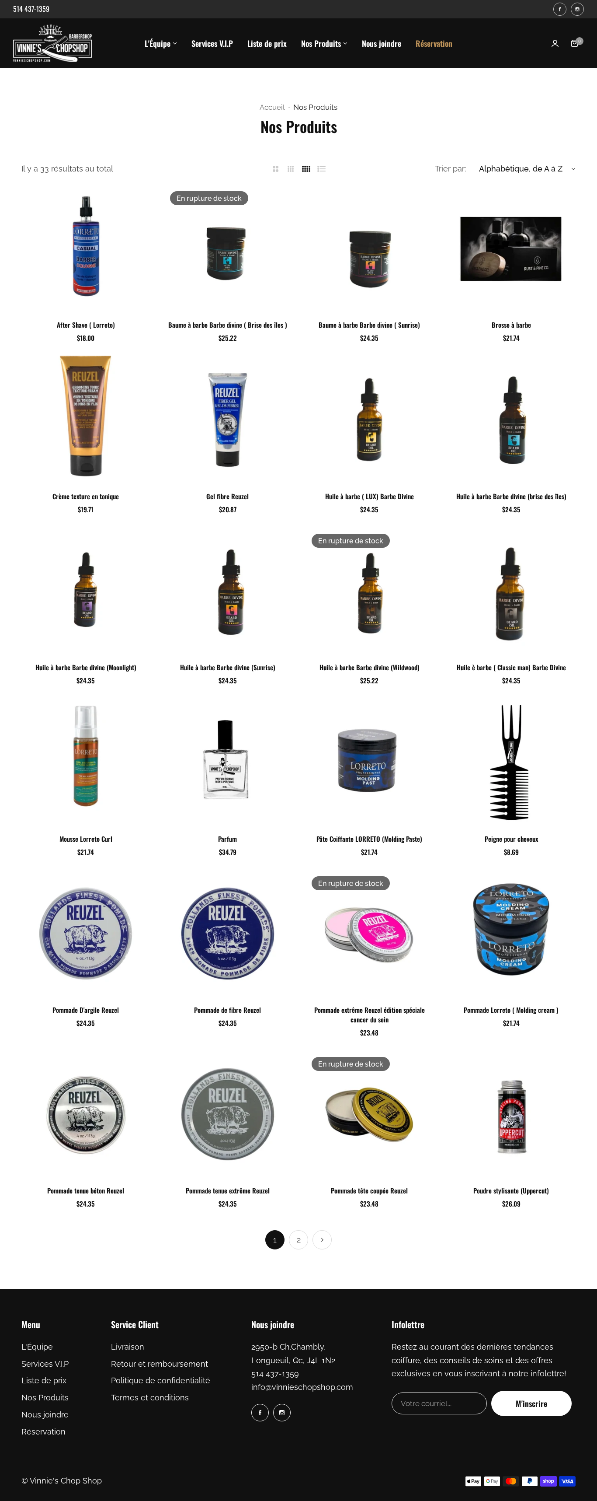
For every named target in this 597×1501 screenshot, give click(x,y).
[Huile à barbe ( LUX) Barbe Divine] (369, 420)
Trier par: (450, 168)
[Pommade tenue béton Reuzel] (85, 1114)
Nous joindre (45, 1414)
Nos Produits (45, 1397)
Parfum (227, 838)
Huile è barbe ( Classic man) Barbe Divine (511, 667)
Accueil (272, 107)
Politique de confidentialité (160, 1380)
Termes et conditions (150, 1397)
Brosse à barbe (511, 324)
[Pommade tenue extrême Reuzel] (227, 1114)
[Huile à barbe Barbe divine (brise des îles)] (511, 420)
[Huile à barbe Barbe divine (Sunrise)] (227, 591)
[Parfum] (227, 762)
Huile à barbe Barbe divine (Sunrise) (227, 667)
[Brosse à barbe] (511, 249)
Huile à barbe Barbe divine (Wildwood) (369, 667)
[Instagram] (577, 9)
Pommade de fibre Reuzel (227, 1010)
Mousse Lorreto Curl (85, 838)
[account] (555, 43)
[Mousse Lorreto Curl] (85, 762)
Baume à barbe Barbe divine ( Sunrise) (369, 324)
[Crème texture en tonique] (85, 420)
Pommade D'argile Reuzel (85, 1010)
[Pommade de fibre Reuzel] (227, 934)
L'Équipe (37, 1346)
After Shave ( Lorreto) (86, 324)
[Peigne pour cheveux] (511, 762)
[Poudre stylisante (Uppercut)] (511, 1114)
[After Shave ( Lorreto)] (85, 249)
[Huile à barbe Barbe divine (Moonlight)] (85, 591)
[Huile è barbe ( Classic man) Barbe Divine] (511, 591)
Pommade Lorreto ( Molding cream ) (511, 1010)
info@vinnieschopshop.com (302, 1387)
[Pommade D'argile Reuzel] (85, 934)
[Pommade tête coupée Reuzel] (369, 1114)
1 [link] (275, 1239)
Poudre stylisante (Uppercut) (511, 1190)
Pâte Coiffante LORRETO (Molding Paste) (369, 838)
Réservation (43, 1431)
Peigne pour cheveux (511, 838)
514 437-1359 (275, 1373)
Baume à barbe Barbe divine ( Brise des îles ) (227, 324)
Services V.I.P (45, 1363)
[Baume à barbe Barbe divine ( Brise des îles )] (227, 249)
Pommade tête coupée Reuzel (369, 1190)
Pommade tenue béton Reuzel (85, 1190)
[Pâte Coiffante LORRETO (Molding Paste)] (369, 762)
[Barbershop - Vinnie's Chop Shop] (52, 43)
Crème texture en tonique (85, 496)
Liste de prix (43, 1380)
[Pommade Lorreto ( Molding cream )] (511, 934)
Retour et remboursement (159, 1363)
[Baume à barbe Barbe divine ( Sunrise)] (369, 249)
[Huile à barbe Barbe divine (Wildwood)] (369, 591)
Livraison (127, 1346)
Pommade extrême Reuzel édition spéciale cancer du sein (369, 1014)
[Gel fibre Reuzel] (227, 420)
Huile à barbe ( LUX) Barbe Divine (369, 496)
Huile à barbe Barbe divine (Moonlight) (85, 667)
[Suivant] (322, 1239)
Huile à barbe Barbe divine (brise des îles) (511, 496)
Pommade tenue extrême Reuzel (228, 1190)
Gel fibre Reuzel (227, 496)
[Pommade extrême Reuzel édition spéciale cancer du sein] (369, 934)
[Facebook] (559, 9)
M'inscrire (531, 1403)
